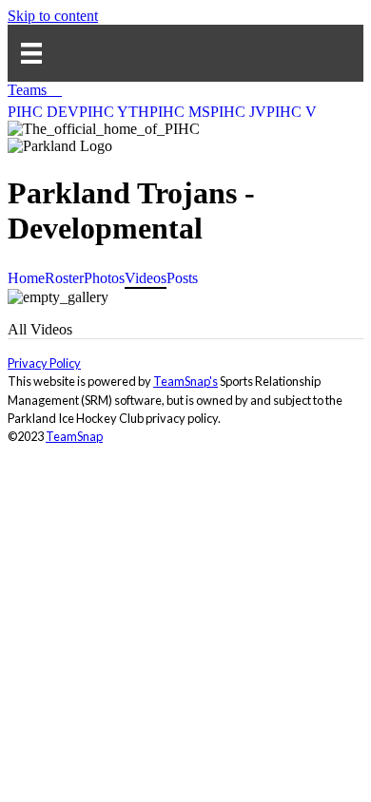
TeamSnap (74, 436)
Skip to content (53, 16)
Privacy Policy (44, 363)
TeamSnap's (185, 381)
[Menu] (31, 53)
